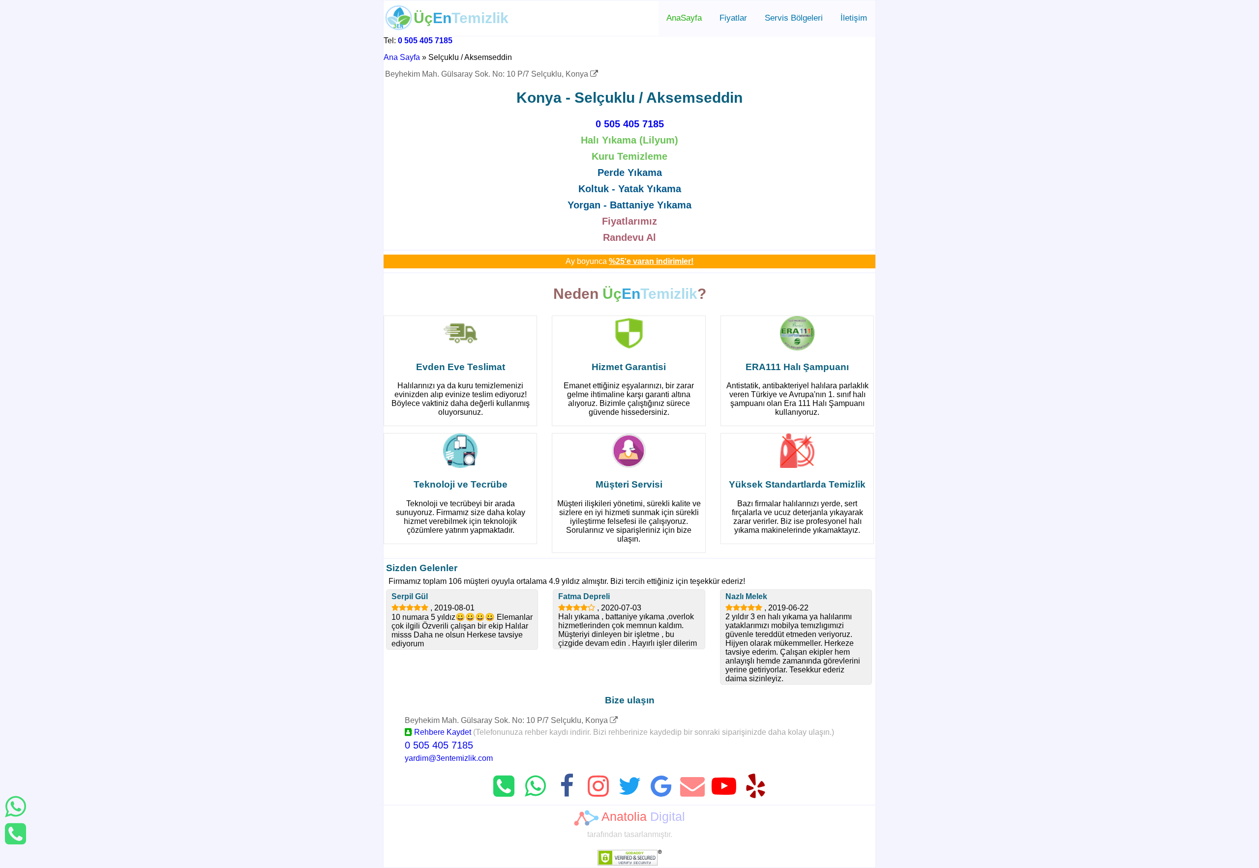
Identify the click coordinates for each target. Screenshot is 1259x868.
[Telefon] (15, 833)
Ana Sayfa (402, 57)
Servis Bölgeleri (794, 18)
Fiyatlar (733, 18)
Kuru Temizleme (629, 156)
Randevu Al (629, 237)
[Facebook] (566, 786)
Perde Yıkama (630, 172)
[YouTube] (724, 786)
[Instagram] (598, 786)
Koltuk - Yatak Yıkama (629, 188)
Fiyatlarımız (629, 221)
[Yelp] (755, 786)
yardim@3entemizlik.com (449, 758)
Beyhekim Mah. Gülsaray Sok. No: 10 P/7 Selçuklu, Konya (487, 74)
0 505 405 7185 (425, 40)
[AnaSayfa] (399, 28)
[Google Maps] (614, 720)
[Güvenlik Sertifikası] (630, 863)
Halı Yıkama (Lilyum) (629, 140)
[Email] (692, 786)
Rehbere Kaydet (441, 732)
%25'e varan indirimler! (651, 261)
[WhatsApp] (15, 806)
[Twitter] (629, 786)
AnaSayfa (684, 18)
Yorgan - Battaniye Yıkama (629, 205)
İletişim (853, 18)
